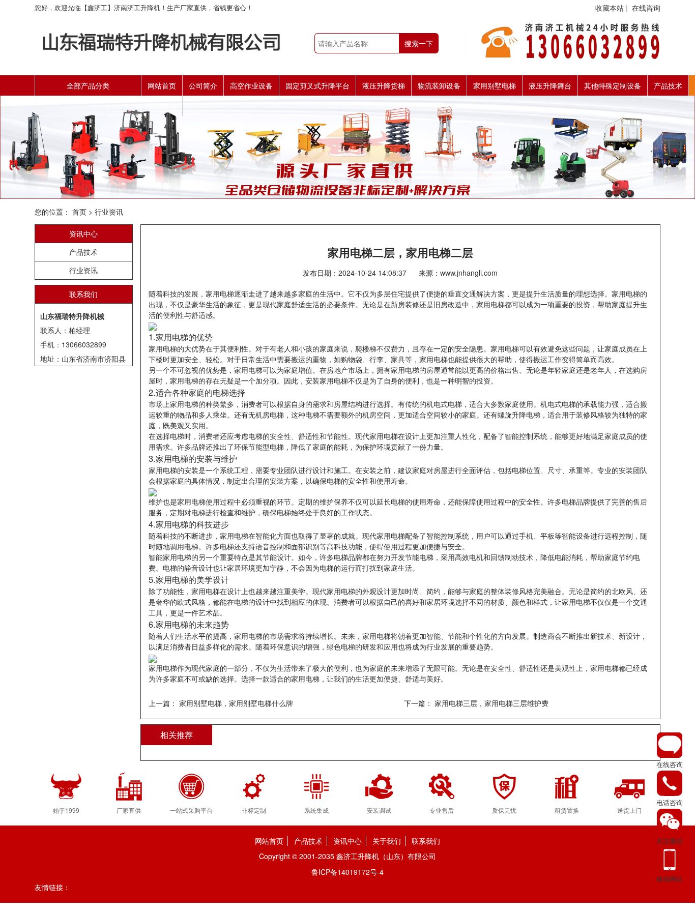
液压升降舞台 (550, 85)
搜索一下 (418, 43)
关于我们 (386, 841)
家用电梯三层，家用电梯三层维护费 (490, 703)
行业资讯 (109, 212)
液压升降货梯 (383, 85)
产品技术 (668, 85)
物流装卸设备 (439, 85)
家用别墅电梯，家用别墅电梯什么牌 (236, 703)
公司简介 (203, 85)
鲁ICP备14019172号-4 (347, 872)
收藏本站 (609, 8)
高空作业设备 (251, 85)
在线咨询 (646, 8)
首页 (79, 212)
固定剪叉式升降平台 (317, 85)
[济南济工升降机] (162, 40)
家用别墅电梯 (494, 85)
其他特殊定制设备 (612, 85)
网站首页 (162, 85)
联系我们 (162, 106)
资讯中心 (83, 233)
